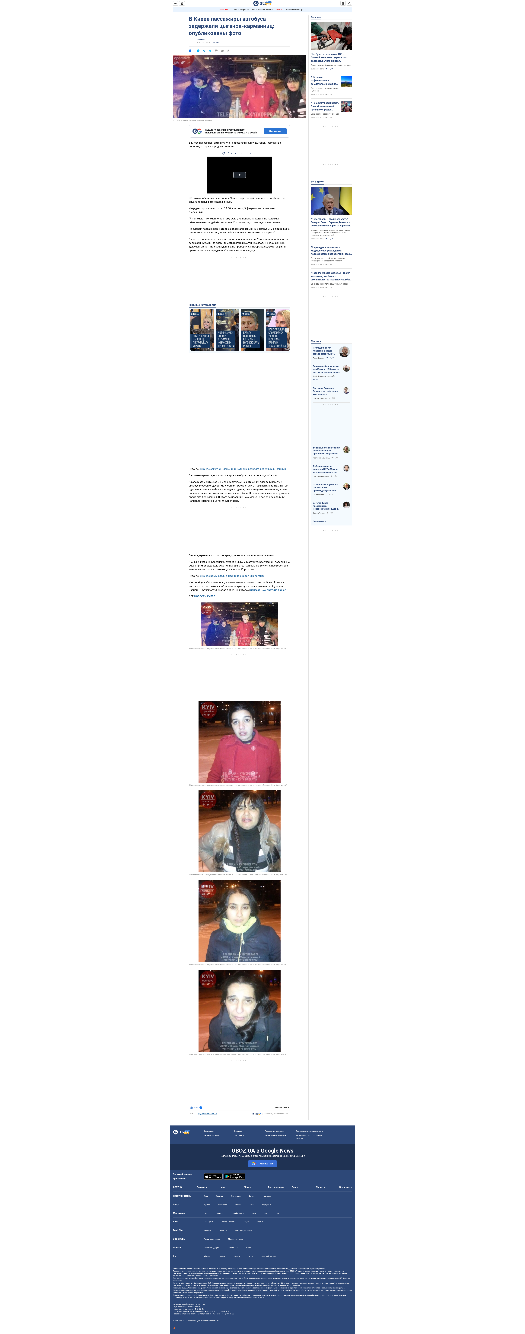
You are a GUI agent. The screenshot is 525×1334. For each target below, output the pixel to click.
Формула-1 (266, 1205)
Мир (223, 1187)
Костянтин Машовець (321, 458)
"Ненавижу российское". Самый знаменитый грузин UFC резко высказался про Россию (325, 106)
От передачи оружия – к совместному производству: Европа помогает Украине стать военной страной (325, 487)
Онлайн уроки (238, 1213)
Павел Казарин (319, 358)
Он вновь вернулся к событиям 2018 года (329, 284)
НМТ (278, 1213)
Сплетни (221, 1256)
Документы (239, 1135)
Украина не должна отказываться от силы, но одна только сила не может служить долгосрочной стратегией (330, 232)
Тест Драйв (208, 1222)
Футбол (207, 1205)
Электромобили (228, 1222)
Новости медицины (212, 1248)
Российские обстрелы (296, 10)
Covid (248, 1248)
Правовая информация (274, 1131)
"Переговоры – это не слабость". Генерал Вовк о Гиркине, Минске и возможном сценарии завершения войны (331, 222)
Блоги (295, 1187)
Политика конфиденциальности (309, 1131)
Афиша (207, 1256)
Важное (316, 17)
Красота (237, 1256)
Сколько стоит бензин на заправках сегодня (331, 65)
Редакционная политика (207, 1114)
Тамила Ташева (319, 513)
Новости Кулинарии (243, 1230)
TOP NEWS (317, 182)
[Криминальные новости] (256, 1115)
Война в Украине (241, 10)
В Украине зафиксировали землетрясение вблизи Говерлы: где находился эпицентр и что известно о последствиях (325, 81)
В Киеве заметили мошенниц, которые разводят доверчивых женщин (243, 469)
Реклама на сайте (211, 1135)
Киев (206, 1196)
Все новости (345, 1187)
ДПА (254, 1213)
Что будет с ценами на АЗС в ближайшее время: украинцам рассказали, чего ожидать (329, 57)
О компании (209, 1131)
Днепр (251, 1196)
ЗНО (266, 1213)
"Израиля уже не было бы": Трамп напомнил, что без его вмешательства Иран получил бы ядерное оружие (330, 276)
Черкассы (267, 1196)
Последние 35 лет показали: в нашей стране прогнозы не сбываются (323, 350)
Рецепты (207, 1230)
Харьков (219, 1196)
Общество (321, 1187)
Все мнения (318, 521)
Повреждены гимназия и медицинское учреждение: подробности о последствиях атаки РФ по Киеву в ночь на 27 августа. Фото (331, 251)
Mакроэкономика (235, 1239)
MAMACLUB (233, 1248)
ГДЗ (205, 1213)
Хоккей (238, 1205)
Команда (238, 1131)
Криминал (201, 39)
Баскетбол (222, 1205)
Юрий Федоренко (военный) (324, 376)
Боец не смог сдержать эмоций (325, 114)
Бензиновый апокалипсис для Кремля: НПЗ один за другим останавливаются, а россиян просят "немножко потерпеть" (326, 369)
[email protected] (204, 1314)
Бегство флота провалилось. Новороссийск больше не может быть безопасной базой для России (326, 506)
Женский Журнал (268, 1256)
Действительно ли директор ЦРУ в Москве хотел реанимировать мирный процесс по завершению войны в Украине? (325, 469)
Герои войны (225, 10)
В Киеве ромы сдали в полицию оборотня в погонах (232, 575)
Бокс (251, 1205)
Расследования (276, 1187)
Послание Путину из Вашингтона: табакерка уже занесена (325, 391)
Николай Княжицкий (321, 476)
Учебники (219, 1213)
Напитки (223, 1230)
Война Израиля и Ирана (262, 10)
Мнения (316, 341)
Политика (202, 1187)
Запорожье (236, 1196)
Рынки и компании (212, 1239)
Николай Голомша (320, 495)
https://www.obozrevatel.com (263, 1269)
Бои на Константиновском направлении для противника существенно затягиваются (326, 450)
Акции (246, 1222)
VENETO (279, 10)
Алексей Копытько (320, 398)
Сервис (260, 1222)
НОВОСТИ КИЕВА (204, 596)
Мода (251, 1256)
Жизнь (247, 1187)
